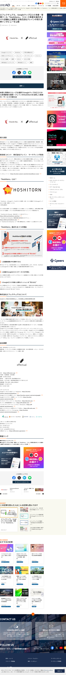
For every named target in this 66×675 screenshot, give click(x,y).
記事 (13, 5)
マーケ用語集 (48, 5)
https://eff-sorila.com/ (29, 408)
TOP (1, 8)
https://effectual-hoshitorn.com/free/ (10, 216)
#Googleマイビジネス (6, 52)
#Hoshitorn (17, 52)
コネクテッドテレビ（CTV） (56, 189)
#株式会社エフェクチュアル (7, 62)
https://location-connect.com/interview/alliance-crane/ (24, 174)
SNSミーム (52, 178)
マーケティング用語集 (56, 661)
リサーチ (18, 5)
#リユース (38, 56)
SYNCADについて (52, 1)
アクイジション (53, 192)
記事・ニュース (9, 658)
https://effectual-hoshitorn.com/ (8, 220)
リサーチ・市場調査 (10, 661)
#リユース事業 (4, 59)
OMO (51, 194)
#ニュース (19, 56)
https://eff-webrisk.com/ (22, 402)
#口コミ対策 (27, 59)
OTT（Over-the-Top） (55, 187)
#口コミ (19, 59)
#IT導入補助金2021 (28, 52)
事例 (16, 8)
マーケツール (41, 5)
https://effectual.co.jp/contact (17, 431)
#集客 (31, 62)
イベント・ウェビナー (33, 658)
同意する (59, 671)
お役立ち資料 (55, 5)
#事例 (12, 59)
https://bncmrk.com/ (27, 401)
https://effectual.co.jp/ (9, 373)
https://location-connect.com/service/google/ (29, 395)
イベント (23, 5)
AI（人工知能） (53, 201)
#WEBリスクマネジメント (7, 56)
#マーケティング (28, 56)
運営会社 (57, 1)
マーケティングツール (56, 658)
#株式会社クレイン (22, 62)
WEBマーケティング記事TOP (9, 8)
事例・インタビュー (32, 5)
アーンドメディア (54, 184)
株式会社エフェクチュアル (7, 440)
